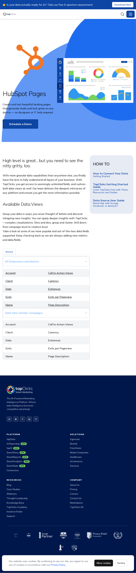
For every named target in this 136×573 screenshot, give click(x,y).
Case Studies (13, 489)
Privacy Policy (58, 564)
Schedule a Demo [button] (20, 124)
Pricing (73, 489)
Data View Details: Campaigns (24, 313)
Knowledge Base (15, 502)
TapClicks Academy (17, 507)
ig (29, 419)
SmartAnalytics (18, 461)
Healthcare (76, 457)
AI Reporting (16, 443)
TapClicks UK (76, 507)
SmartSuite (15, 465)
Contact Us (75, 498)
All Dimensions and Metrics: (22, 261)
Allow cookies (103, 563)
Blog (9, 485)
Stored (9, 251)
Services (74, 465)
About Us (74, 485)
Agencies (75, 439)
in (9, 419)
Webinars (12, 493)
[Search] (122, 14)
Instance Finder (15, 511)
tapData (11, 439)
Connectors (13, 470)
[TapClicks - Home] (60, 14)
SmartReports (17, 457)
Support (11, 516)
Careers (74, 493)
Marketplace (76, 502)
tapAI (12, 448)
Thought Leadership (17, 498)
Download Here (122, 4)
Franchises (75, 448)
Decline (121, 563)
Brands (73, 443)
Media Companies (79, 452)
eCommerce (76, 461)
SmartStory (16, 452)
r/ (36, 419)
